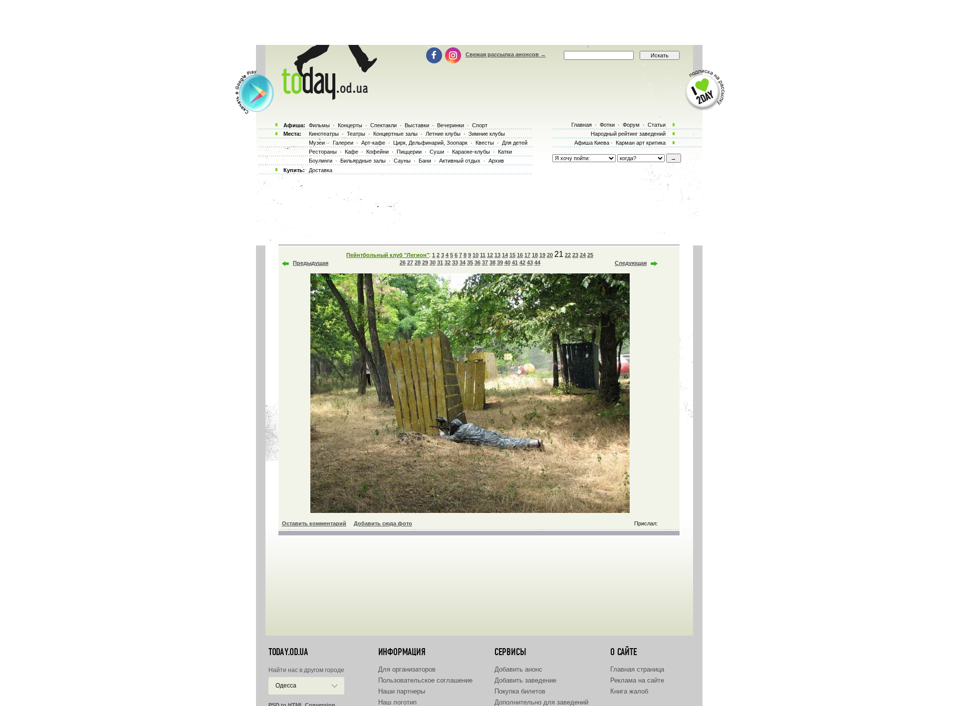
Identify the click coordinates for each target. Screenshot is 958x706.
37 (485, 262)
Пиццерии (409, 152)
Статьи (657, 125)
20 (550, 255)
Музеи (317, 143)
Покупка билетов (519, 691)
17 (527, 255)
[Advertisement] (479, 22)
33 (455, 262)
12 (490, 255)
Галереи (343, 143)
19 (542, 255)
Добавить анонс (518, 669)
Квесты (485, 143)
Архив (496, 161)
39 (500, 262)
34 (463, 262)
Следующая (631, 263)
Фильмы (319, 125)
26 (403, 262)
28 (418, 262)
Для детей (514, 143)
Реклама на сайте (637, 680)
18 (535, 255)
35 (470, 262)
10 (476, 255)
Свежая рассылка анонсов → (506, 54)
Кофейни (377, 152)
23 (575, 255)
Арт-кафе (373, 143)
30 (433, 262)
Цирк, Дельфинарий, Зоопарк (430, 143)
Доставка (320, 170)
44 (537, 262)
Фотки (607, 125)
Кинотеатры (324, 134)
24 (583, 255)
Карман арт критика (641, 143)
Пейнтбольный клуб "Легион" (387, 255)
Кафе (351, 152)
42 (522, 262)
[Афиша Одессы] (327, 97)
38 (492, 262)
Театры (356, 134)
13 (497, 255)
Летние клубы (443, 134)
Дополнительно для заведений (541, 702)
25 (590, 255)
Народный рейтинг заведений (628, 134)
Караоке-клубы (471, 152)
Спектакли (383, 125)
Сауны (402, 161)
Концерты (350, 125)
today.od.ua (288, 652)
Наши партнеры (401, 691)
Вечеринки (450, 125)
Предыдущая (310, 263)
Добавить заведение (525, 680)
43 (530, 262)
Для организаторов (407, 669)
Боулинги (320, 161)
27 (410, 262)
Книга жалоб (629, 691)
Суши (437, 152)
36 (477, 262)
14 (505, 255)
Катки (505, 152)
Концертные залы (395, 134)
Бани (425, 161)
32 (448, 262)
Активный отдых (459, 161)
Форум (631, 125)
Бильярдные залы (363, 161)
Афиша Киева (591, 143)
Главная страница (637, 669)
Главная (581, 125)
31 (440, 262)
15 (512, 255)
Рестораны (323, 152)
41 (515, 262)
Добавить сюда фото (383, 523)
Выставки (417, 125)
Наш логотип (397, 702)
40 (507, 262)
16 (520, 255)
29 (425, 262)
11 (482, 255)
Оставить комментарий (314, 523)
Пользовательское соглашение (425, 680)
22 (568, 255)
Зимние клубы (487, 134)
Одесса (285, 685)
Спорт (479, 125)
